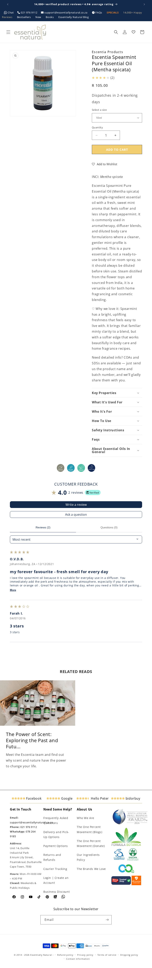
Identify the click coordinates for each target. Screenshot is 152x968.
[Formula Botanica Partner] (126, 845)
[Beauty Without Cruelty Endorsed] (119, 860)
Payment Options (55, 846)
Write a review (76, 504)
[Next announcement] (144, 4)
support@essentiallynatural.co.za (66, 12)
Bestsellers (24, 17)
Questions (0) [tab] (109, 527)
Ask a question (76, 514)
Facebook (33, 798)
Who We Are (85, 818)
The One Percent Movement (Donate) (91, 843)
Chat (11, 12)
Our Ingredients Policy (88, 857)
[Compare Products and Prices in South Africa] (121, 884)
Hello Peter (99, 798)
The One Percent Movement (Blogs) (89, 829)
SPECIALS (113, 12)
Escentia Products (107, 52)
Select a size (99, 110)
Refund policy (65, 954)
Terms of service (106, 954)
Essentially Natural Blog (73, 17)
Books (50, 17)
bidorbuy (132, 798)
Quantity (97, 127)
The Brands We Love (91, 869)
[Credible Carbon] (126, 873)
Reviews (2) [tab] (43, 527)
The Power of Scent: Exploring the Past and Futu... (32, 740)
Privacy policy (85, 954)
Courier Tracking (55, 869)
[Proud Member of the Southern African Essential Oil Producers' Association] (132, 860)
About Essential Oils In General (111, 450)
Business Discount (56, 892)
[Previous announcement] (7, 4)
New (38, 17)
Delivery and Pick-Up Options (56, 834)
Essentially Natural (41, 954)
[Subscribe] (107, 919)
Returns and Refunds (52, 857)
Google (66, 798)
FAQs (99, 12)
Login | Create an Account (55, 880)
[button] (8, 32)
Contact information (78, 958)
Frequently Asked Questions (55, 820)
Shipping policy (129, 954)
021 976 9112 (29, 12)
